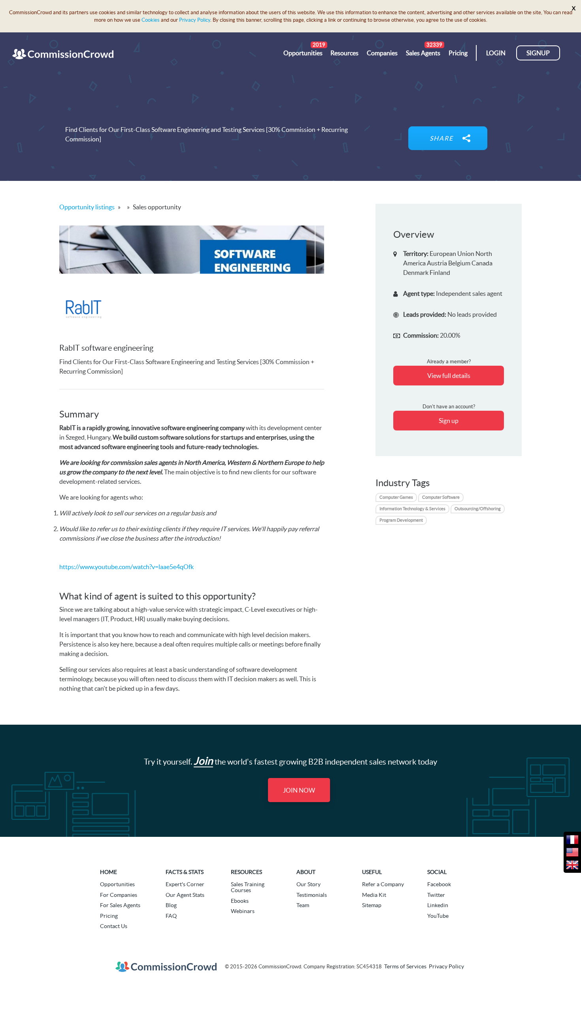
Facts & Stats (185, 872)
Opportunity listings (87, 206)
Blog (171, 905)
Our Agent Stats (185, 895)
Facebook (439, 884)
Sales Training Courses (247, 887)
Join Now (299, 790)
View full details (448, 375)
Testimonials (311, 895)
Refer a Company (383, 884)
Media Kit (374, 895)
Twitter (436, 895)
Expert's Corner (185, 884)
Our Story (308, 884)
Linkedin (437, 905)
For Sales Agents (120, 905)
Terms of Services (405, 966)
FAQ (171, 916)
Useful (372, 872)
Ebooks (240, 901)
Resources (246, 872)
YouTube (438, 916)
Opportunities (117, 884)
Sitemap (371, 905)
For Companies (118, 895)
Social (437, 872)
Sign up (448, 420)
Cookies (150, 20)
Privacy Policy (194, 20)
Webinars (243, 911)
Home (108, 872)
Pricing (109, 916)
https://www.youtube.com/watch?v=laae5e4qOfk (126, 566)
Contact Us (113, 926)
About (305, 872)
